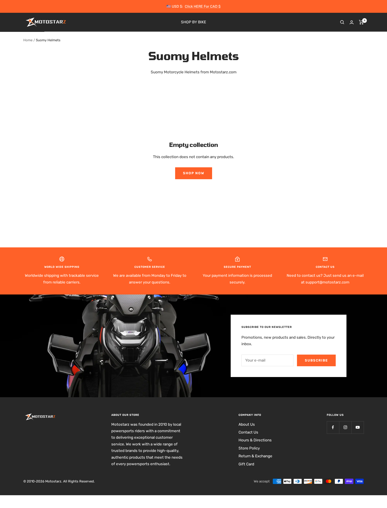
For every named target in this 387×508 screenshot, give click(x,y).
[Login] (352, 22)
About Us (247, 424)
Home (27, 40)
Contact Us (248, 432)
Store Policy (249, 448)
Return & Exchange (255, 456)
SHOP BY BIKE (193, 22)
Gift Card (246, 464)
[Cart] (361, 22)
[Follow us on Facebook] (333, 427)
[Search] (342, 22)
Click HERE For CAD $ (203, 6)
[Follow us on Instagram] (345, 427)
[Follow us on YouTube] (357, 427)
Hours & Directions (255, 440)
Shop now (193, 173)
